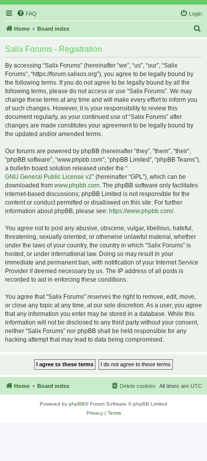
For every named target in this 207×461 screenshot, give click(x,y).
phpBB (77, 404)
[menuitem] (27, 14)
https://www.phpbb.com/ (141, 211)
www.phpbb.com (76, 185)
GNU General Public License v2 (48, 176)
